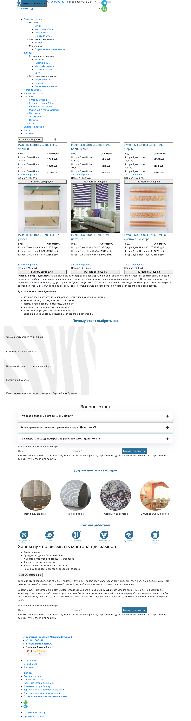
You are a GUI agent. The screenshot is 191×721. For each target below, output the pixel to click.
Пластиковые (42, 62)
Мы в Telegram (36, 716)
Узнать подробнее (28, 174)
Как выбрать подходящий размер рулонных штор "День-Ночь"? (60, 438)
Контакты (28, 133)
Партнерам (35, 113)
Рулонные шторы (32, 19)
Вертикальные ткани (40, 106)
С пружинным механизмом (50, 49)
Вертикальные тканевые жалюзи (41, 693)
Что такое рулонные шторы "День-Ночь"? (46, 415)
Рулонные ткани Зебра (41, 103)
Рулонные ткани (38, 99)
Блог (31, 123)
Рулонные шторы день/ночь (38, 682)
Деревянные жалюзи (46, 86)
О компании (35, 116)
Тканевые (40, 59)
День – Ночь (41, 32)
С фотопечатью (43, 35)
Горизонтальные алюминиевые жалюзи (45, 696)
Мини (38, 25)
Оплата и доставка (33, 126)
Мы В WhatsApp (37, 712)
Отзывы (33, 120)
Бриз (37, 72)
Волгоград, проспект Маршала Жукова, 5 (49, 637)
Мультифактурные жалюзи (44, 109)
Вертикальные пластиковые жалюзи (43, 689)
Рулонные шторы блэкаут (37, 686)
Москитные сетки (33, 93)
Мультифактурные (45, 66)
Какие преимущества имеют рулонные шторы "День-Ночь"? (58, 427)
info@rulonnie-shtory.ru (39, 643)
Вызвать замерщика (34, 3)
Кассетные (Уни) (44, 29)
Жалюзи (27, 52)
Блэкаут (39, 42)
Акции (26, 130)
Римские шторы (32, 89)
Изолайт (39, 83)
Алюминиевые (42, 79)
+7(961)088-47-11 (57, 1)
